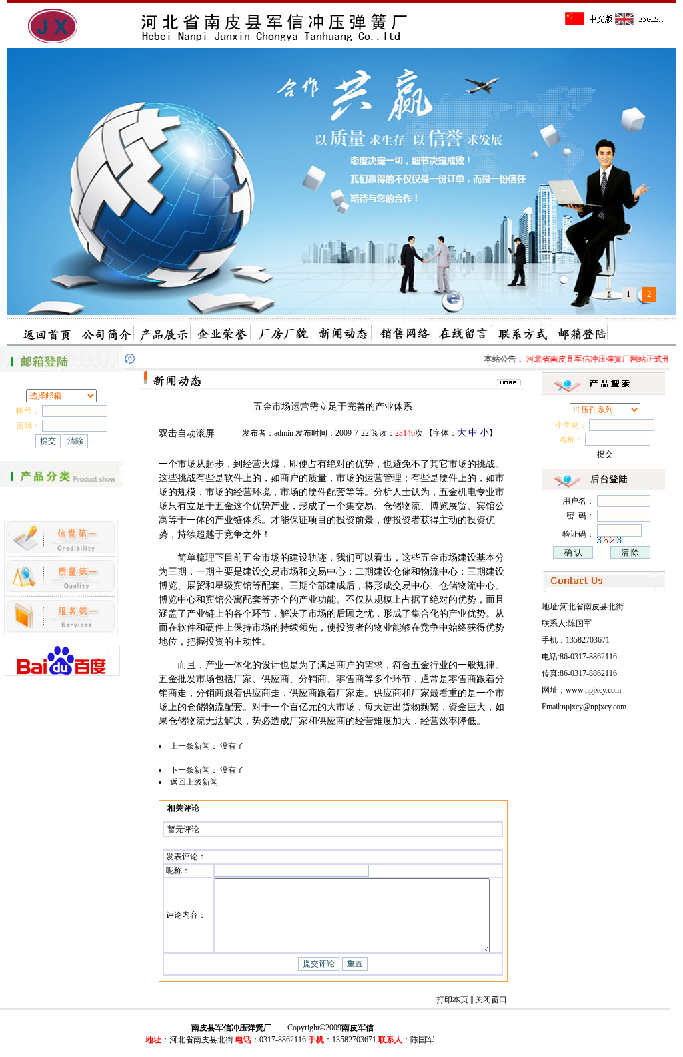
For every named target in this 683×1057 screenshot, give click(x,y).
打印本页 (452, 999)
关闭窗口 (491, 999)
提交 (605, 454)
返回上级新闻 (194, 782)
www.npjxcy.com (593, 690)
